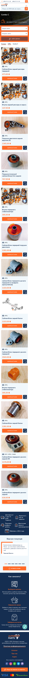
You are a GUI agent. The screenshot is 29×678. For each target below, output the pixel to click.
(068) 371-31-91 (16, 1)
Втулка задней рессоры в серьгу (14, 105)
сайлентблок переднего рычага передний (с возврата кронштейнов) (14, 282)
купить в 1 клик (12, 78)
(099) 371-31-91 (7, 1)
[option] (14, 56)
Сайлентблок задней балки (12, 318)
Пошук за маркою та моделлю (16, 669)
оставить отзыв (15, 568)
